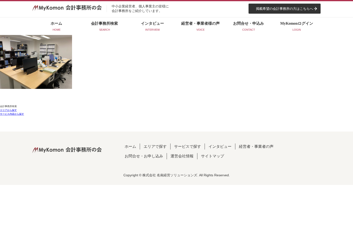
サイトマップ (212, 156)
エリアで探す (155, 146)
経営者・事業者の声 (256, 146)
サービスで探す (187, 146)
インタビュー (219, 146)
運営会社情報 (182, 156)
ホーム (130, 146)
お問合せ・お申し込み (144, 156)
